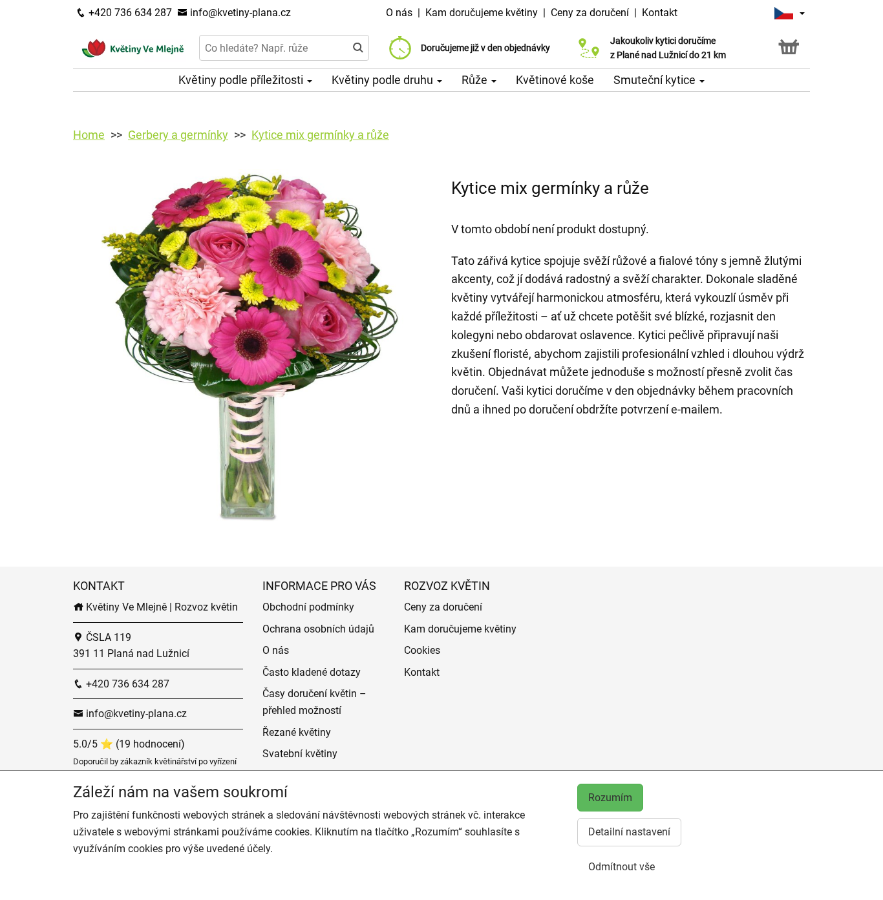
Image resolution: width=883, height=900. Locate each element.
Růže (476, 80)
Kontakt (659, 12)
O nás (400, 12)
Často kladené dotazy (311, 672)
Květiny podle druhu (384, 80)
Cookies (422, 650)
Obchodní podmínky (308, 607)
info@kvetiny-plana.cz (239, 12)
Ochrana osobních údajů (318, 629)
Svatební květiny (299, 754)
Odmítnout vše (621, 867)
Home (89, 134)
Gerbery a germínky (178, 134)
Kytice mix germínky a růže (320, 134)
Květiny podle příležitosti (242, 80)
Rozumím (610, 797)
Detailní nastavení (629, 832)
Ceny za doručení (590, 12)
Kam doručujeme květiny (481, 12)
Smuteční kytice (655, 80)
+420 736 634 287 (129, 12)
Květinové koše (555, 80)
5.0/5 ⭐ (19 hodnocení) (129, 744)
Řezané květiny (296, 732)
